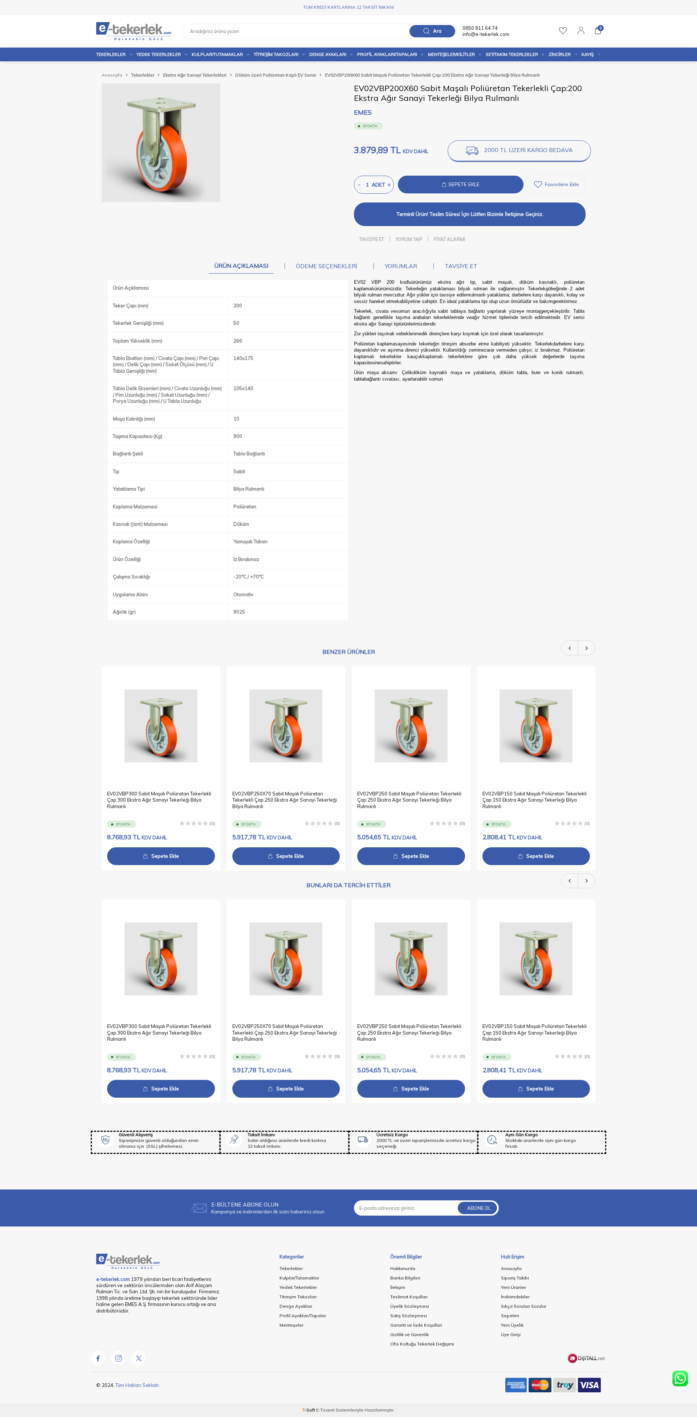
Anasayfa (112, 75)
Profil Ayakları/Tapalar (303, 1315)
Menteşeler (291, 1325)
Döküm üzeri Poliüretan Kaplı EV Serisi (275, 75)
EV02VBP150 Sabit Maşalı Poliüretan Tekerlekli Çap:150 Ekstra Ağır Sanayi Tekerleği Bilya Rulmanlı (534, 800)
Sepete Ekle (165, 856)
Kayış (588, 54)
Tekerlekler (111, 54)
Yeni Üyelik (512, 1325)
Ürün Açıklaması (241, 265)
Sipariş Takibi (515, 1278)
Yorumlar (401, 266)
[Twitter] (138, 1358)
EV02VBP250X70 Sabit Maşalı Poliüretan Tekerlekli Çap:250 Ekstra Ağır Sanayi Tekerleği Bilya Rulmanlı (284, 800)
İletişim (397, 1287)
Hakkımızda (402, 1268)
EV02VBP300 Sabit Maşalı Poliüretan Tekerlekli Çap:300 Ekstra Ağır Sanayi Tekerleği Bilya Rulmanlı (159, 800)
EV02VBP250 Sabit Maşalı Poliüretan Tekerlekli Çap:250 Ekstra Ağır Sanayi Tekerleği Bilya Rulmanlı (409, 800)
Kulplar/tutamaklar (217, 54)
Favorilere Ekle (562, 184)
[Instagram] (118, 1358)
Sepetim (510, 1315)
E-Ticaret (325, 1410)
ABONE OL (479, 1208)
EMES (363, 112)
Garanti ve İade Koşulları (416, 1325)
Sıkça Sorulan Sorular (523, 1306)
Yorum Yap (409, 239)
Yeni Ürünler (513, 1287)
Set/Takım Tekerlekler (512, 54)
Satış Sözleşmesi (408, 1315)
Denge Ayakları (327, 54)
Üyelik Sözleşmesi (409, 1306)
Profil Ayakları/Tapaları (387, 54)
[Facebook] (98, 1358)
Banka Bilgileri (405, 1278)
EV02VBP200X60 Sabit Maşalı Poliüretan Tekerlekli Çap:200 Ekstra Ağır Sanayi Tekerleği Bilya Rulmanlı (432, 75)
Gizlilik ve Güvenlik (409, 1334)
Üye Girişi (511, 1334)
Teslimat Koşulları (409, 1296)
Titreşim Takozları (276, 54)
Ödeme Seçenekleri (326, 266)
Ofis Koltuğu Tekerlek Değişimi (422, 1344)
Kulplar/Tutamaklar (299, 1278)
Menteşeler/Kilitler (451, 54)
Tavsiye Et (371, 239)
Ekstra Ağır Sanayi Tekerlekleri (195, 75)
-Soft (309, 1410)
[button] (569, 648)
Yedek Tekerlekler (158, 54)
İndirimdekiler (515, 1296)
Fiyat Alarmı (449, 239)
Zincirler (560, 54)
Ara (437, 31)
